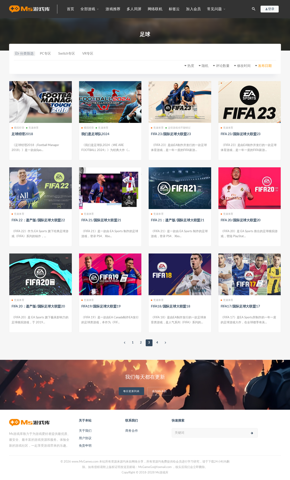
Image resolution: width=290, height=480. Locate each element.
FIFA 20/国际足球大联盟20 (241, 220)
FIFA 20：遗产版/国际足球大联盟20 (38, 306)
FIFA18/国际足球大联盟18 (170, 306)
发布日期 (265, 66)
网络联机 (155, 9)
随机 (205, 66)
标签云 (174, 9)
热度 (190, 66)
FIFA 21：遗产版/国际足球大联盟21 (177, 220)
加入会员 (193, 9)
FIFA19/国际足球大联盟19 (101, 306)
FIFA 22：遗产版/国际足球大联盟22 (38, 220)
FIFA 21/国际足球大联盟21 (101, 220)
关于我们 (85, 430)
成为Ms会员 (159, 391)
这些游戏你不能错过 (179, 128)
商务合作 (131, 430)
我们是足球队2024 (95, 134)
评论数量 (223, 66)
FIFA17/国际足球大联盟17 (240, 306)
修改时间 (244, 66)
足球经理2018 (22, 134)
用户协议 (85, 438)
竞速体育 (34, 128)
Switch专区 (66, 53)
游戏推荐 (113, 9)
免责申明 (85, 445)
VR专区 (87, 53)
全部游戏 (87, 9)
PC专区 (45, 53)
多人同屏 (134, 9)
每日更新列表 (131, 391)
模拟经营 (19, 128)
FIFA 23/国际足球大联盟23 (171, 134)
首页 (70, 9)
